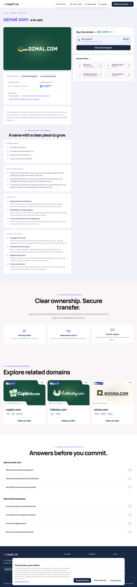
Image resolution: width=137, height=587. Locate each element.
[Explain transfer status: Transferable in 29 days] (23, 403)
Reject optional (100, 580)
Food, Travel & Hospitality (48, 76)
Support (104, 4)
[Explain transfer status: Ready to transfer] (64, 403)
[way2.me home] (11, 4)
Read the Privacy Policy (22, 581)
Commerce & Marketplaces (29, 76)
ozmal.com (22, 13)
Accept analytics (82, 580)
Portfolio (62, 4)
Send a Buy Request (103, 47)
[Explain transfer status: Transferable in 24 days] (28, 86)
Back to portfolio (121, 4)
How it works (77, 4)
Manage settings (115, 580)
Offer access (91, 4)
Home (5, 13)
